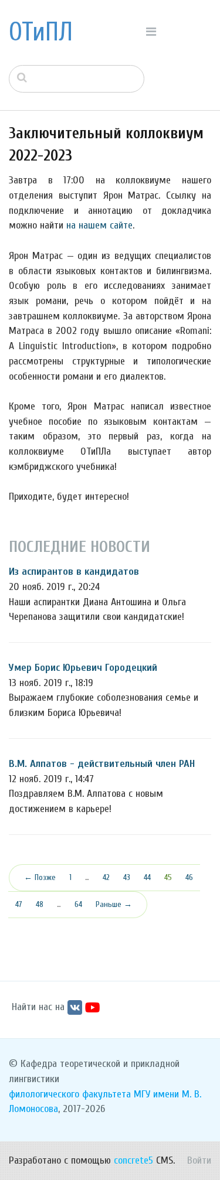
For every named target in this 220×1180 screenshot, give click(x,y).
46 (189, 877)
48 (39, 904)
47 (18, 904)
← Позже (40, 877)
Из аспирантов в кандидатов (74, 571)
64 (78, 904)
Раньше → (114, 904)
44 (147, 877)
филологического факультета (70, 1094)
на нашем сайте (99, 225)
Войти (199, 1160)
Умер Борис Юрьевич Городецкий (83, 667)
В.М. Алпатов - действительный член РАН (102, 764)
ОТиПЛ (41, 32)
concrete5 (133, 1160)
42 (106, 877)
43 (126, 877)
